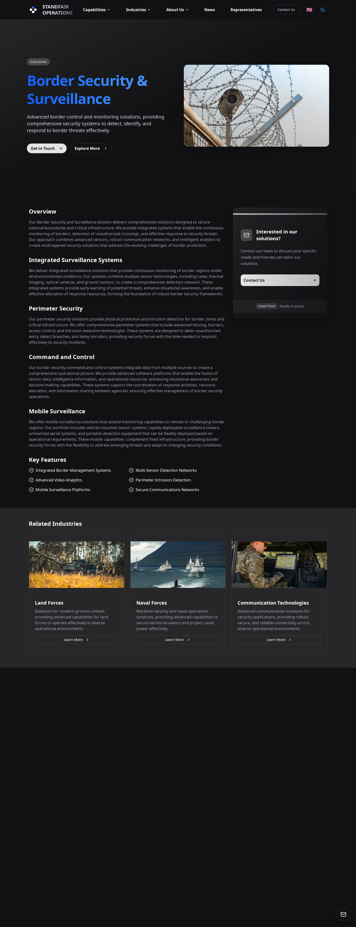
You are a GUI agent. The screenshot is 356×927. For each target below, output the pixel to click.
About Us (175, 9)
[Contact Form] (343, 914)
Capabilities (94, 9)
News (209, 9)
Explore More (87, 148)
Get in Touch (43, 148)
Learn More (73, 639)
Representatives (246, 9)
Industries (136, 9)
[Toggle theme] (322, 9)
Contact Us (286, 9)
